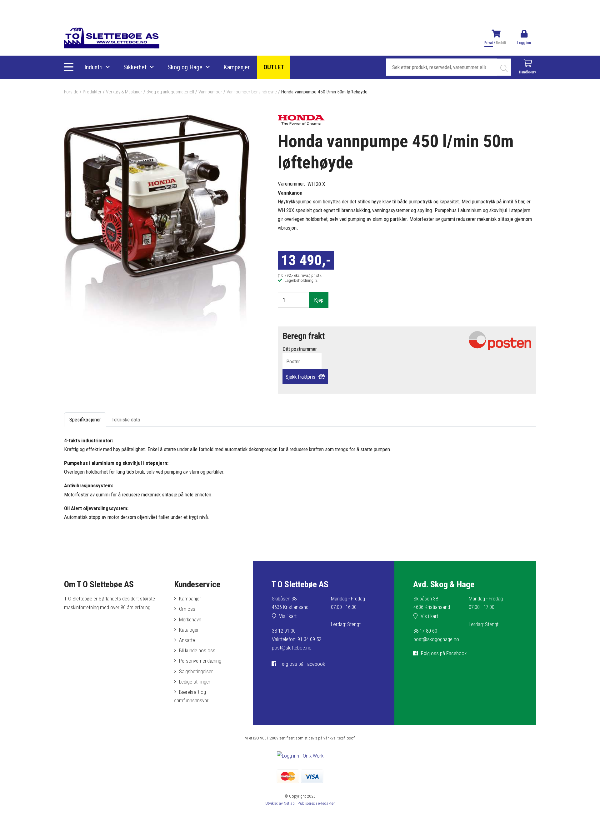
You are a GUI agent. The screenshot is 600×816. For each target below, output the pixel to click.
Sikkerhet (135, 67)
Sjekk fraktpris (300, 377)
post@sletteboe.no (292, 647)
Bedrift (501, 43)
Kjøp (318, 300)
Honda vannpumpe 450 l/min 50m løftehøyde (324, 92)
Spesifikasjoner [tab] (85, 419)
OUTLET (273, 67)
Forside (71, 92)
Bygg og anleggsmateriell (170, 92)
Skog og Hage (185, 67)
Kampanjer (236, 67)
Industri (93, 67)
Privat (488, 43)
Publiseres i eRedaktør (316, 803)
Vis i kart (288, 616)
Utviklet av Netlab (280, 803)
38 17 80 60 (425, 631)
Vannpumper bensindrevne (252, 92)
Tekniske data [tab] (126, 419)
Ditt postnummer (299, 349)
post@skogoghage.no (436, 639)
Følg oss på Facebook (302, 664)
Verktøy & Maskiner (124, 92)
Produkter (92, 92)
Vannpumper (210, 92)
